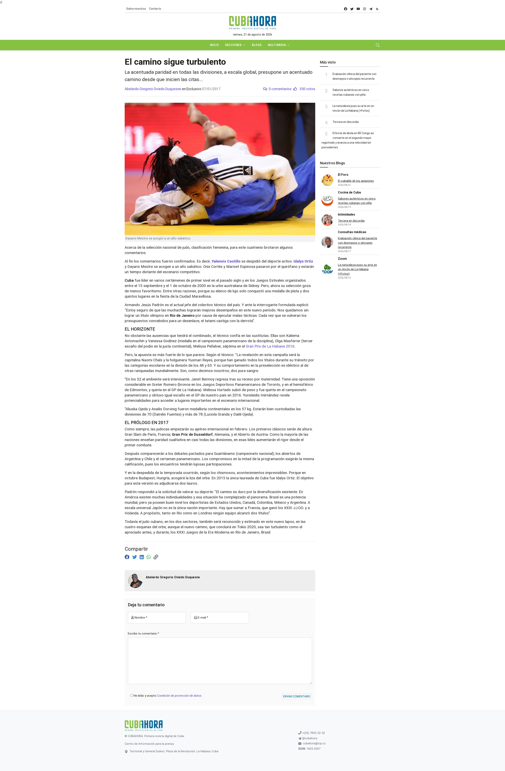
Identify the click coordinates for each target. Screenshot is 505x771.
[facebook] (345, 8)
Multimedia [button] (277, 45)
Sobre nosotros (136, 8)
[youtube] (358, 8)
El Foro (343, 175)
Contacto (155, 8)
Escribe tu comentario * (143, 633)
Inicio (214, 45)
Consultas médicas (352, 232)
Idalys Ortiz (303, 261)
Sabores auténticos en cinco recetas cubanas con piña (357, 201)
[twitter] (352, 8)
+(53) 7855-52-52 (313, 733)
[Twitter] (135, 557)
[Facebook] (128, 557)
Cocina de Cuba (349, 192)
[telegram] (371, 8)
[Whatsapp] (149, 557)
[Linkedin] (142, 557)
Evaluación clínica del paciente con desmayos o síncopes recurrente (357, 242)
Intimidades (346, 214)
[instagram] (364, 8)
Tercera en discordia (346, 121)
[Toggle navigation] (377, 45)
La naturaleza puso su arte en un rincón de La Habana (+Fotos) (357, 269)
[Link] (155, 557)
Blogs (257, 45)
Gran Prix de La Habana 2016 (270, 346)
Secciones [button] (233, 45)
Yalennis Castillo (226, 261)
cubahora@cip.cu (314, 743)
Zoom (342, 259)
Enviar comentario (296, 696)
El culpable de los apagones (356, 181)
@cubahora (309, 738)
